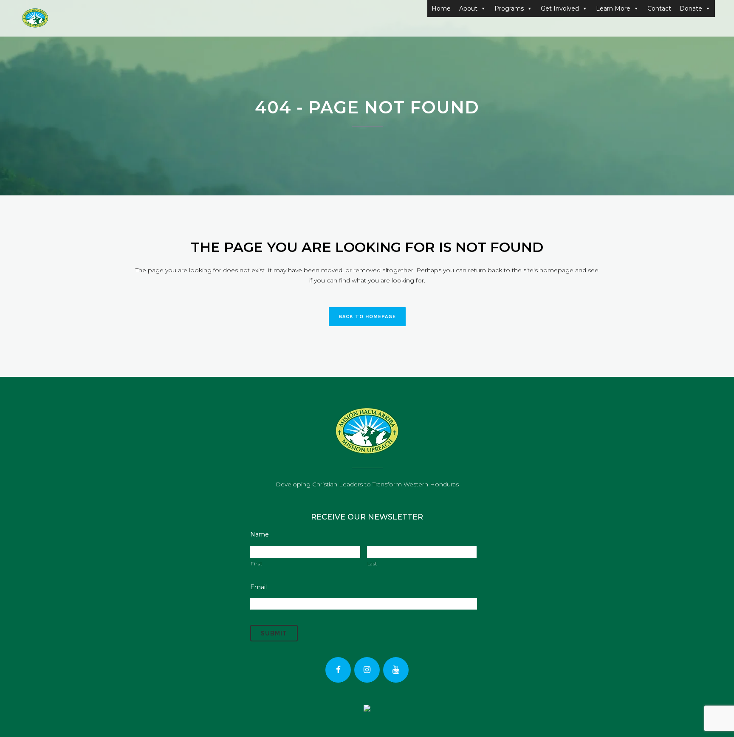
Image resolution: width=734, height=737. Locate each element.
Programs (509, 8)
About (468, 8)
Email (258, 587)
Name (259, 534)
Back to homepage (367, 316)
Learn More (613, 8)
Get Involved (560, 8)
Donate (691, 8)
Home (441, 8)
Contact (659, 8)
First (256, 564)
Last (372, 564)
